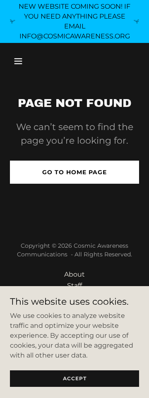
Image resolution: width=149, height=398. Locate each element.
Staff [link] (74, 285)
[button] (19, 61)
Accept (75, 378)
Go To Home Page (74, 172)
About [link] (74, 274)
